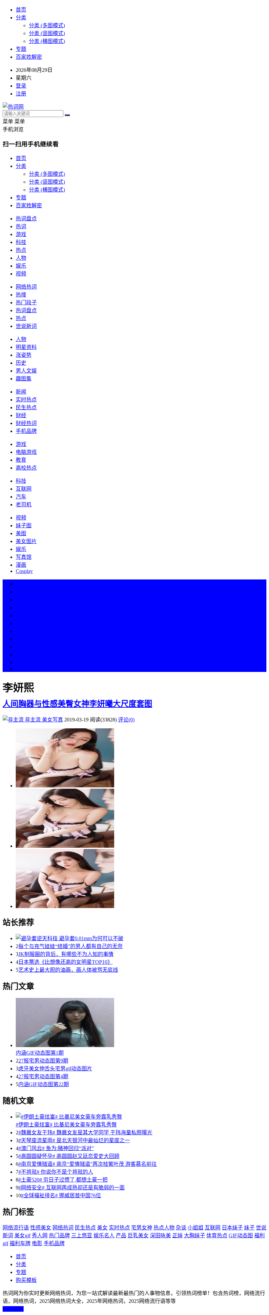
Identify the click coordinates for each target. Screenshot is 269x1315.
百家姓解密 (29, 57)
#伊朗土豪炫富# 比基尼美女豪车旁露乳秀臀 (66, 1124)
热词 (21, 226)
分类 (21, 17)
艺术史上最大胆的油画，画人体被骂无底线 (68, 970)
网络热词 (26, 287)
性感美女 (40, 1227)
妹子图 (23, 525)
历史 (21, 363)
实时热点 (26, 399)
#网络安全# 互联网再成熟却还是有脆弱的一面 (71, 1187)
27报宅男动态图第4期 (43, 1076)
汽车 (21, 496)
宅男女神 (141, 1227)
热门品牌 (59, 1235)
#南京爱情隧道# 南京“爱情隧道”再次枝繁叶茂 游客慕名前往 (87, 1164)
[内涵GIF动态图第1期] (141, 1023)
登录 (21, 86)
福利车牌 (20, 1243)
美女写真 (52, 719)
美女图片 (26, 541)
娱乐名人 (103, 1235)
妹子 (249, 1227)
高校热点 (26, 468)
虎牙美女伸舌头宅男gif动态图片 (55, 1068)
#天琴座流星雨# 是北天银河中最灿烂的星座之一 (74, 1140)
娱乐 (21, 266)
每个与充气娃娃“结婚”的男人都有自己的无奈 (70, 946)
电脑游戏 (26, 452)
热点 (21, 250)
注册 (21, 93)
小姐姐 (195, 1227)
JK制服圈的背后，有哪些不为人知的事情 (66, 954)
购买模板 (26, 1280)
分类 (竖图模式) (47, 33)
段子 (21, 631)
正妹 (177, 1235)
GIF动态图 (241, 1235)
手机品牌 (26, 431)
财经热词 (26, 423)
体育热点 (216, 1235)
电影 (37, 1243)
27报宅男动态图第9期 (43, 1060)
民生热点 (26, 407)
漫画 (21, 565)
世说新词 (26, 326)
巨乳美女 (138, 1235)
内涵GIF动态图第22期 (43, 1084)
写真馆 (23, 557)
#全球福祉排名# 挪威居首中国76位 (61, 1195)
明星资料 (26, 347)
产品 (121, 1235)
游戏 (21, 234)
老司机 (23, 504)
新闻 (21, 391)
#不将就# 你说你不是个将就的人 (55, 1172)
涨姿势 (23, 355)
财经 (21, 415)
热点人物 (164, 1227)
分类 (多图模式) (47, 25)
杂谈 (181, 1227)
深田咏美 (160, 1235)
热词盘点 (26, 218)
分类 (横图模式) (47, 41)
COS (21, 669)
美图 (21, 533)
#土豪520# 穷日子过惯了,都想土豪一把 (63, 1180)
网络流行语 (16, 1227)
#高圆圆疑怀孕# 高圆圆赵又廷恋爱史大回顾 (68, 1156)
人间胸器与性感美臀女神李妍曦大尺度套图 (77, 703)
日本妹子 (232, 1227)
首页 (21, 9)
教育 (21, 460)
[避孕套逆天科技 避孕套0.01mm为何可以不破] (141, 938)
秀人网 (40, 1235)
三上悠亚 (81, 1235)
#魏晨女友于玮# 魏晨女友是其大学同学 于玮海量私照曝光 (85, 1132)
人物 (21, 258)
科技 (21, 242)
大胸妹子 (194, 1235)
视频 (21, 273)
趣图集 (23, 378)
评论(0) (126, 719)
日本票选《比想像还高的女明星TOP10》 (65, 962)
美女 (21, 647)
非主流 (33, 719)
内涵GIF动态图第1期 (40, 1053)
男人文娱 (26, 371)
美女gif (22, 1235)
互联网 (23, 489)
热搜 (21, 294)
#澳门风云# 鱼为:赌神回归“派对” (56, 1148)
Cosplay (24, 571)
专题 (21, 49)
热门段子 (26, 302)
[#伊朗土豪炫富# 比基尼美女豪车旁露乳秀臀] (141, 1116)
